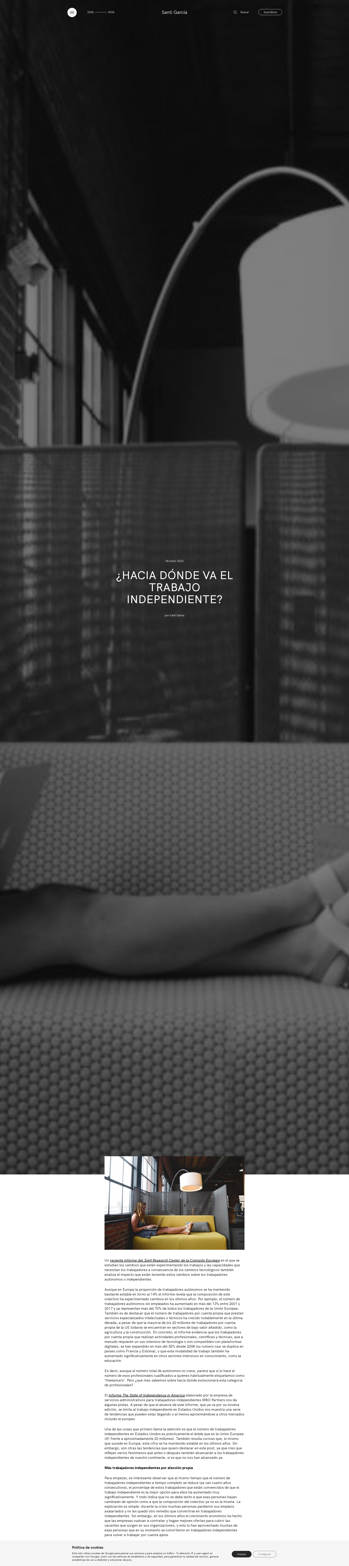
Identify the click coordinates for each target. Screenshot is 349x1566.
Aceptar (241, 1554)
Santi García (174, 12)
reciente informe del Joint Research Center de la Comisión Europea (165, 1260)
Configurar (264, 1554)
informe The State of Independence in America (147, 1395)
